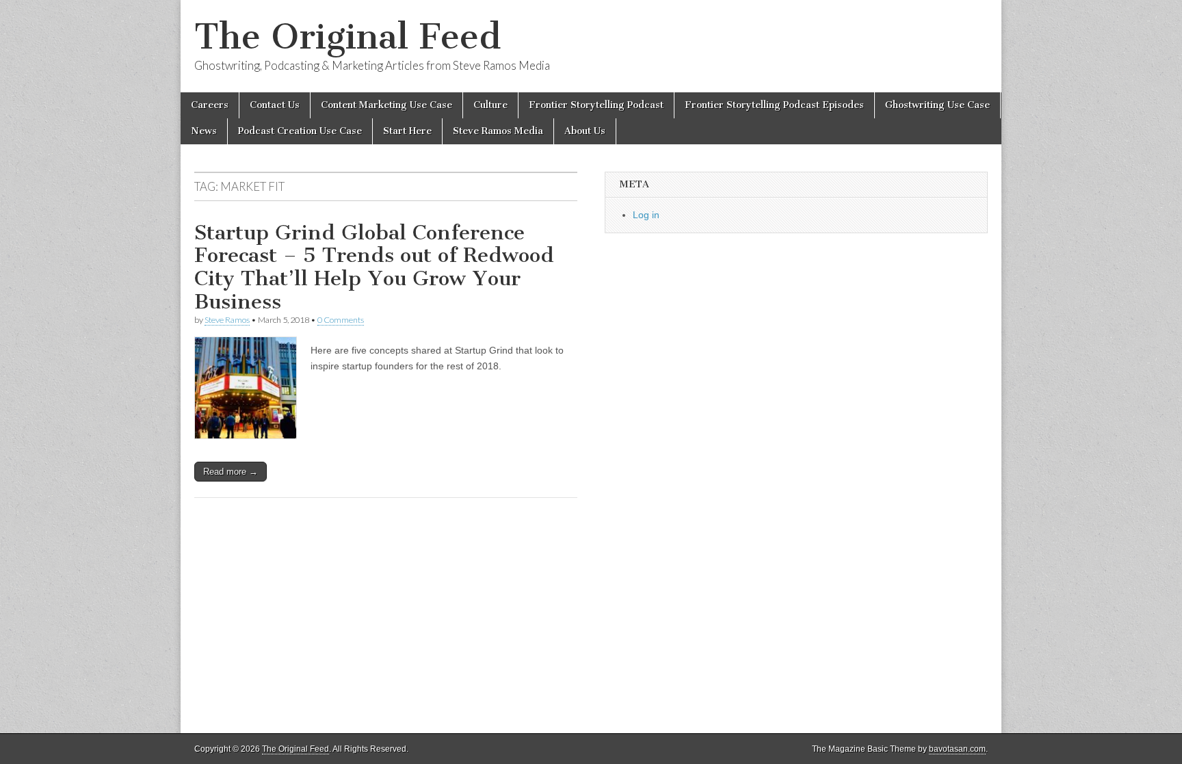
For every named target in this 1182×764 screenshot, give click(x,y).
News (204, 131)
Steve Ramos (227, 320)
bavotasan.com (957, 749)
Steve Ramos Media (498, 131)
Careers (209, 105)
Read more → (230, 471)
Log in (646, 214)
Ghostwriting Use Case (937, 105)
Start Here (407, 131)
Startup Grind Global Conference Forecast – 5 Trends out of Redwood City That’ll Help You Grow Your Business (374, 267)
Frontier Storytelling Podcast (596, 105)
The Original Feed (347, 36)
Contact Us (275, 105)
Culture (490, 105)
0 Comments (340, 320)
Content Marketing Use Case (386, 105)
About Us (584, 131)
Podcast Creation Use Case (300, 131)
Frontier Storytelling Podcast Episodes (774, 105)
